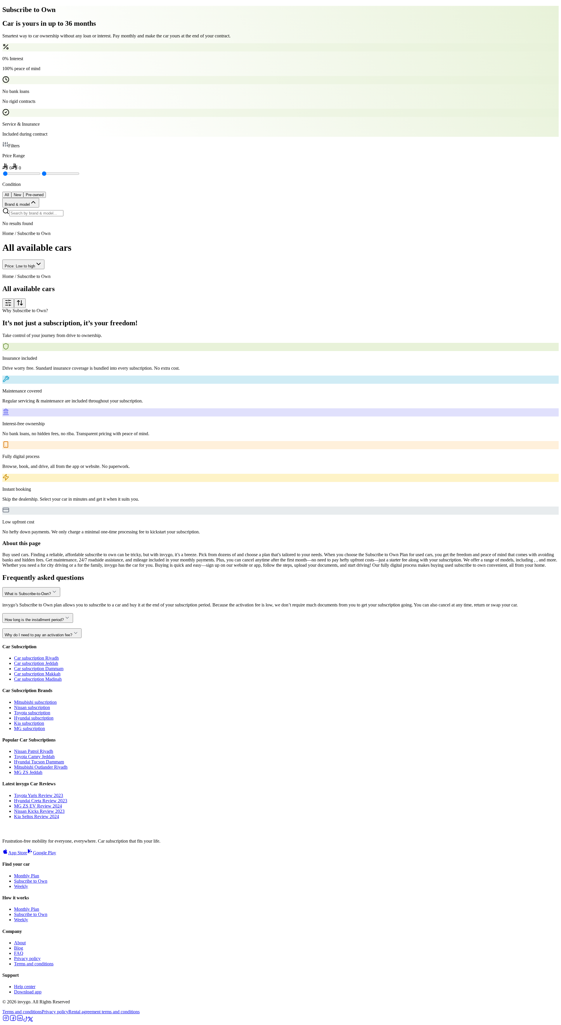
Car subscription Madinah (38, 679)
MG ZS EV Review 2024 (38, 805)
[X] (30, 1019)
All (7, 195)
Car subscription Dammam (38, 668)
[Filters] (8, 303)
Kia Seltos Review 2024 (36, 816)
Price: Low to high (20, 266)
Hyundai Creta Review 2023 (40, 800)
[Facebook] (12, 1019)
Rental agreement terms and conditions (104, 1011)
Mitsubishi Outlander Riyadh (40, 767)
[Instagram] (5, 1019)
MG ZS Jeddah (28, 772)
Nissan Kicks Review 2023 (39, 811)
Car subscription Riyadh (36, 658)
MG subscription (29, 728)
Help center (24, 986)
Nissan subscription (32, 707)
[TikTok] (25, 1019)
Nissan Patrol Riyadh (33, 751)
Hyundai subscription (33, 717)
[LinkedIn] (19, 1019)
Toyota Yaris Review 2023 (38, 795)
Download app (27, 991)
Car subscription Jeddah (36, 663)
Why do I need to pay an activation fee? (38, 635)
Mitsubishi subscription (35, 702)
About (20, 942)
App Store (17, 852)
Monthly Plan (26, 875)
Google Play (44, 852)
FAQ (18, 953)
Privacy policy (27, 958)
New (17, 195)
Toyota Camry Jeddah (34, 756)
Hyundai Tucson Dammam (39, 761)
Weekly (21, 886)
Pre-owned (35, 195)
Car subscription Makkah (37, 673)
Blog (18, 948)
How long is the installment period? (34, 620)
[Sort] (20, 303)
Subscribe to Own (30, 881)
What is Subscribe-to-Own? (28, 594)
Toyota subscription (32, 712)
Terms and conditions (33, 963)
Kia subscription (29, 723)
